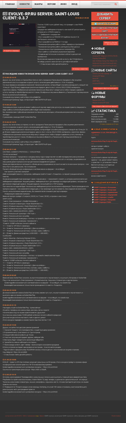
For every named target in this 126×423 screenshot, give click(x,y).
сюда (37, 416)
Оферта (41, 416)
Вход (74, 4)
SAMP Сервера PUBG (102, 202)
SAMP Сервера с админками (106, 192)
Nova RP (95, 78)
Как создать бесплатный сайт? (105, 88)
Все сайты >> (114, 86)
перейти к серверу (12, 51)
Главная (10, 4)
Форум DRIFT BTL (99, 100)
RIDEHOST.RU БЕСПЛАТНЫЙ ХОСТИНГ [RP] (108, 63)
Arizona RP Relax (98, 76)
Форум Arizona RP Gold (101, 103)
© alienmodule (116, 416)
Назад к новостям (80, 69)
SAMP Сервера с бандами (104, 200)
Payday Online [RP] (99, 58)
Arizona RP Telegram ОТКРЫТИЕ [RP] (106, 56)
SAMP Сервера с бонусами (105, 190)
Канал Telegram (106, 23)
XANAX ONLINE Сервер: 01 (102, 73)
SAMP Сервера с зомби (103, 197)
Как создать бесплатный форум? (105, 106)
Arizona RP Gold (98, 83)
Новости (24, 4)
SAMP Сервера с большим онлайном (109, 187)
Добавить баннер (110, 43)
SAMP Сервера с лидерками (105, 195)
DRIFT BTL (96, 81)
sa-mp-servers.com (11, 416)
